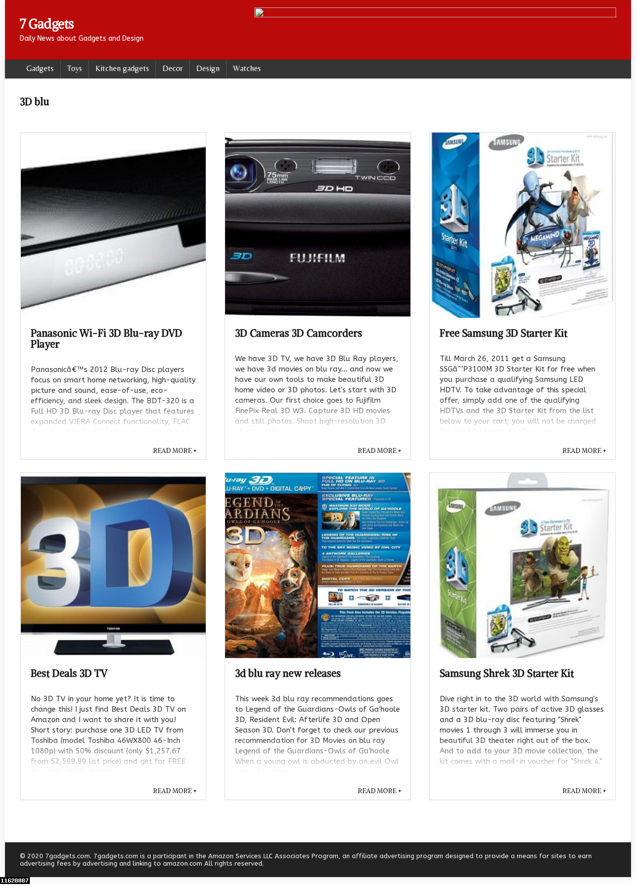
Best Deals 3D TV (69, 673)
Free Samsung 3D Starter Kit (503, 333)
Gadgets (40, 68)
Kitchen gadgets (122, 68)
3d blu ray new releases (288, 673)
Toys (74, 68)
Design (208, 68)
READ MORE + (175, 450)
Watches (247, 68)
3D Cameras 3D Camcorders (298, 333)
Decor (172, 68)
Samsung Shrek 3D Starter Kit (507, 673)
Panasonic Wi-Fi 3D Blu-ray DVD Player (106, 338)
